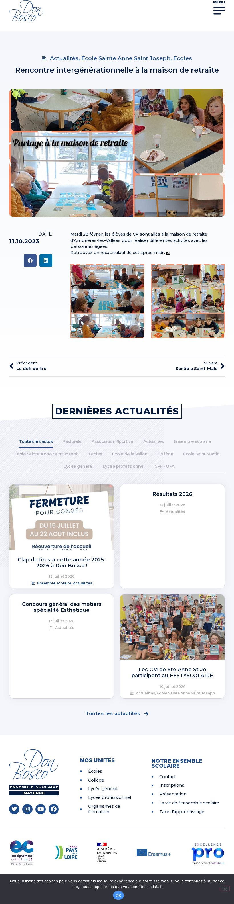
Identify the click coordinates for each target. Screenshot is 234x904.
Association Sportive (112, 441)
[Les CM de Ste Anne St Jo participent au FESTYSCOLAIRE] (172, 627)
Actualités (153, 441)
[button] (30, 260)
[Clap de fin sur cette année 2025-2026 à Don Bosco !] (61, 517)
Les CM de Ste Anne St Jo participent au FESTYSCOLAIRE (172, 672)
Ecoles (95, 454)
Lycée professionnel (124, 466)
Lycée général (78, 466)
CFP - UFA (164, 466)
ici (168, 252)
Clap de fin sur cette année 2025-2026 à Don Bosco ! (62, 562)
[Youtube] (40, 809)
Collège (166, 454)
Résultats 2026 (172, 494)
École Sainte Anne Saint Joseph (47, 454)
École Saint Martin (201, 454)
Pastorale (72, 441)
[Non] (225, 888)
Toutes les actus (36, 441)
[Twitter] (14, 809)
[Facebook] (54, 809)
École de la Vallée (130, 454)
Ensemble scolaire (192, 441)
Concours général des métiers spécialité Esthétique (62, 607)
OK (118, 895)
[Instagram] (27, 809)
